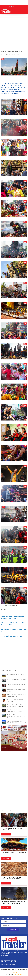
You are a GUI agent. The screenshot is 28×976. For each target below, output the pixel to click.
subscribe (13, 929)
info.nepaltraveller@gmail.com (9, 964)
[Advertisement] (14, 35)
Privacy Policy (14, 972)
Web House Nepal (17, 974)
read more (6, 833)
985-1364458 (5, 957)
